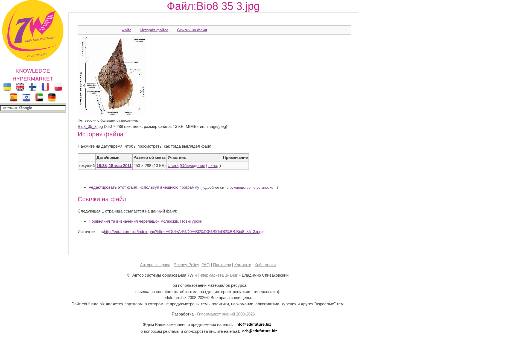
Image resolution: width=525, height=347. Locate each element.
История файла (154, 30)
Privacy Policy (186, 264)
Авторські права (155, 264)
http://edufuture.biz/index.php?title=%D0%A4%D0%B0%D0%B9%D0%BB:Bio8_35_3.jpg (182, 231)
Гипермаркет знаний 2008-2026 (226, 314)
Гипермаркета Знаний (218, 275)
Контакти (242, 264)
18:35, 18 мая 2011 (114, 165)
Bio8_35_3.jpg (90, 126)
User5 (173, 165)
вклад (214, 165)
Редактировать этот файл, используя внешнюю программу (144, 187)
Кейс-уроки (265, 264)
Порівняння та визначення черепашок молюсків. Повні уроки (145, 221)
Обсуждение (193, 165)
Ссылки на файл (192, 30)
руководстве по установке (251, 188)
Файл (126, 30)
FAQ (206, 264)
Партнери (222, 264)
